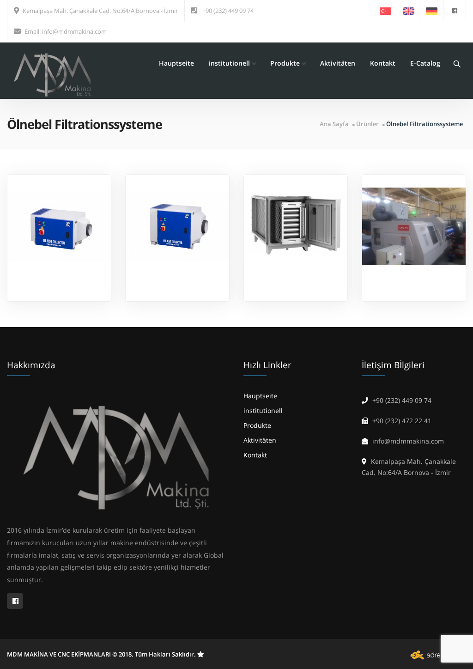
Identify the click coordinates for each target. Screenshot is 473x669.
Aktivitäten (337, 63)
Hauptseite (176, 63)
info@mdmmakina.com (74, 31)
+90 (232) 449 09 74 (228, 10)
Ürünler (367, 124)
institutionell (229, 63)
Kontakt (382, 63)
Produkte (285, 63)
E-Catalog (425, 63)
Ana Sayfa (334, 124)
